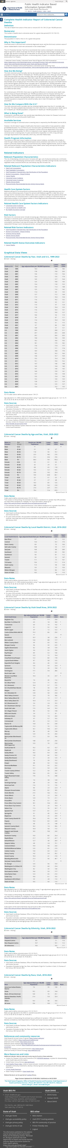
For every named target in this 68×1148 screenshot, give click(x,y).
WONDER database (43, 1058)
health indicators (37, 11)
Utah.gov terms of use (13, 1126)
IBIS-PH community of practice (44, 1122)
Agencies (13, 1)
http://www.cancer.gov (27, 1043)
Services (8, 1)
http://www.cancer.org (27, 1042)
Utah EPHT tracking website (43, 1119)
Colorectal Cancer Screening (14, 180)
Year (16, 266)
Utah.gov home (11, 1116)
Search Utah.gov (59, 1)
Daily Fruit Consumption (13, 168)
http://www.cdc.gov (38, 1049)
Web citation (37, 1116)
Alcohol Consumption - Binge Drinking (18, 174)
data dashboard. (29, 1062)
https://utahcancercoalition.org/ (28, 1040)
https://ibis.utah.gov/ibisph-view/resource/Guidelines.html (22, 908)
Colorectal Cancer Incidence (14, 178)
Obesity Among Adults (13, 182)
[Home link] (12, 8)
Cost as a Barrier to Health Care (16, 208)
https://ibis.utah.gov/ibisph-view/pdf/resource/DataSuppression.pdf (25, 503)
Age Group (19, 443)
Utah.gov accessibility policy (15, 1119)
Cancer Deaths (10, 176)
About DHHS (52, 1101)
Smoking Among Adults (13, 234)
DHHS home (52, 1095)
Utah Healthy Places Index (14, 1064)
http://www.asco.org (34, 1050)
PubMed (29, 1075)
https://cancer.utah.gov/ (36, 1038)
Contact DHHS (52, 1098)
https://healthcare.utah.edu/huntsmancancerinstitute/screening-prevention (33, 1046)
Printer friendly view (40, 1126)
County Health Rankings (13, 1069)
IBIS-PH (30, 11)
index (44, 11)
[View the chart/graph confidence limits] (51, 260)
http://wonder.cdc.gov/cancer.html (16, 424)
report (49, 11)
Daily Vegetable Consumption (15, 170)
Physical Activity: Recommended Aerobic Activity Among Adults (25, 184)
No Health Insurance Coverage (15, 210)
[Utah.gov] (2, 1)
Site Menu (6, 15)
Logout (35, 1129)
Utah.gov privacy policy (14, 1122)
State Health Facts (28, 1071)
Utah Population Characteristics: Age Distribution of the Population (27, 172)
